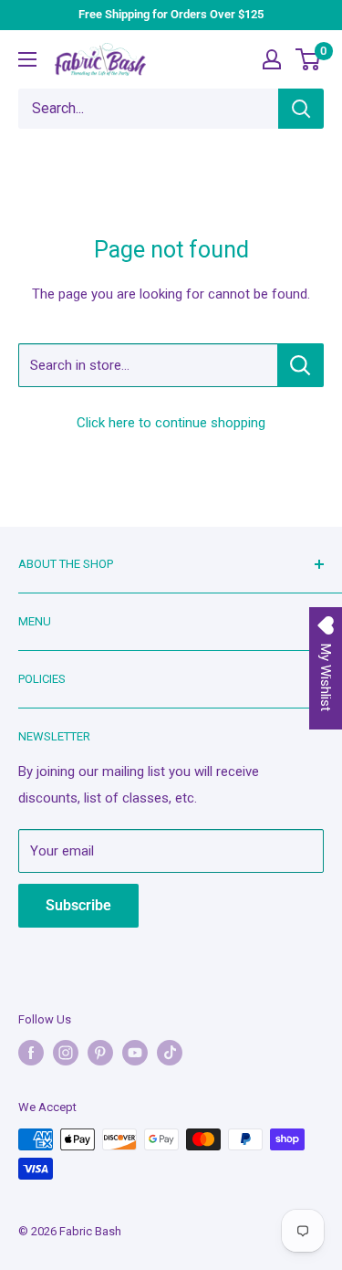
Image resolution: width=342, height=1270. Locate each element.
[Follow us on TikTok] (169, 1052)
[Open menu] (27, 59)
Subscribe (78, 905)
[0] (308, 59)
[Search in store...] (300, 365)
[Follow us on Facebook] (31, 1052)
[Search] (301, 109)
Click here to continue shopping (171, 423)
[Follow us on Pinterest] (100, 1052)
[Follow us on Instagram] (65, 1052)
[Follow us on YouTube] (135, 1052)
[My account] (272, 59)
